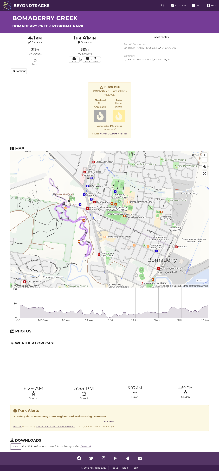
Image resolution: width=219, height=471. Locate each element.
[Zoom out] (204, 160)
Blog (125, 467)
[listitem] (160, 46)
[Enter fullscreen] (204, 173)
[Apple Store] (128, 458)
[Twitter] (91, 458)
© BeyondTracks (163, 285)
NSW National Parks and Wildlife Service (55, 426)
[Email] (140, 458)
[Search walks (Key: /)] (163, 5)
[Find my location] (204, 166)
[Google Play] (115, 458)
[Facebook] (79, 458)
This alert (17, 426)
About (114, 467)
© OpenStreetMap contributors (186, 285)
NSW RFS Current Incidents (113, 134)
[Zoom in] (204, 155)
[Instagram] (103, 458)
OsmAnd (85, 446)
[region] (109, 219)
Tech (135, 467)
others (205, 285)
